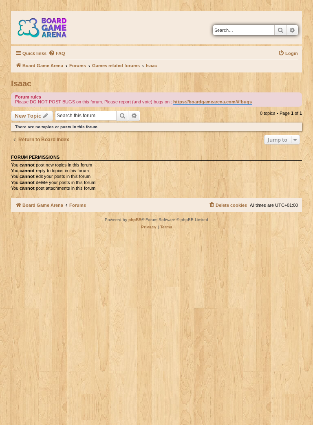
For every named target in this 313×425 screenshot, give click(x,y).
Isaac (21, 83)
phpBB (134, 219)
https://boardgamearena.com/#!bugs (212, 101)
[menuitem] (56, 53)
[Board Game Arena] (48, 27)
